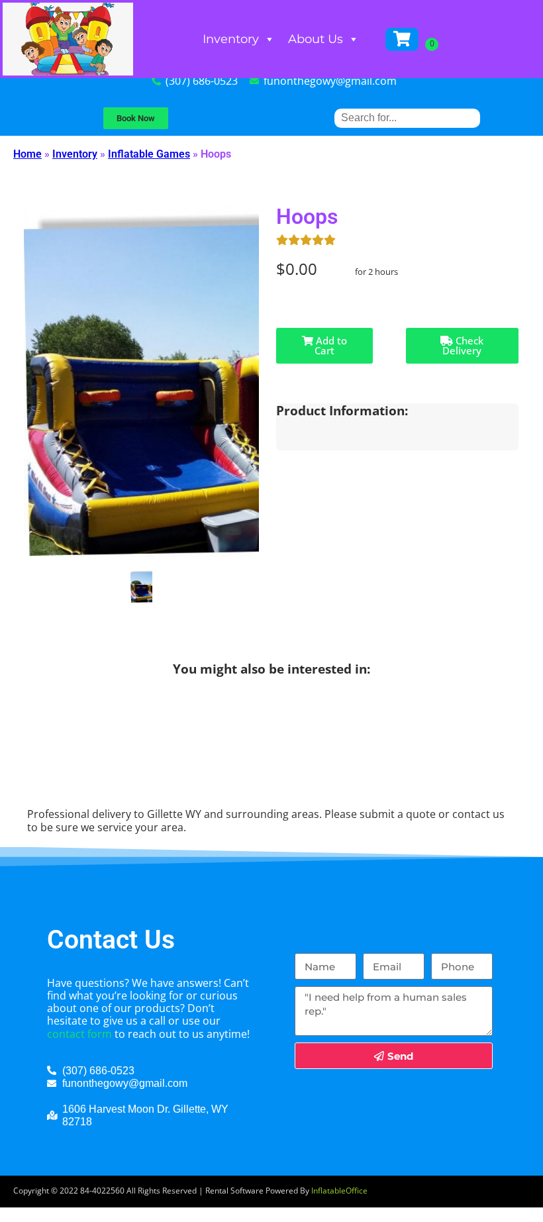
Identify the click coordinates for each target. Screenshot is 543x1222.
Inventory (231, 39)
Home (27, 154)
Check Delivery (462, 345)
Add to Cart (330, 345)
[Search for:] (407, 117)
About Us (315, 39)
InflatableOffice (339, 1190)
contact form (79, 1034)
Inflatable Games (149, 154)
